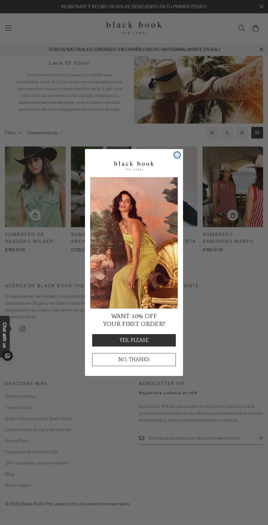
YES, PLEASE (134, 340)
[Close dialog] (177, 155)
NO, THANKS (134, 359)
